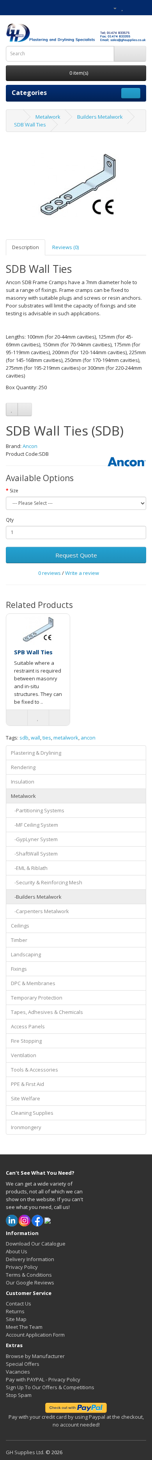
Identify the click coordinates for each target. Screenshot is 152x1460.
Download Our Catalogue (35, 1243)
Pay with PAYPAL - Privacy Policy (43, 1379)
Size (14, 490)
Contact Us (18, 1303)
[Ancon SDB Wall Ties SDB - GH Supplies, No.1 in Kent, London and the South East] (76, 186)
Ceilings (20, 925)
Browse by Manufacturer (35, 1356)
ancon (88, 737)
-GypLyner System (34, 839)
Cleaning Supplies (32, 1112)
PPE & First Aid (27, 1084)
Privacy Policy (22, 1266)
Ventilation (23, 1055)
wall (35, 737)
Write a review (82, 572)
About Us (16, 1251)
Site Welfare (25, 1098)
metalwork (65, 737)
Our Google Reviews (30, 1282)
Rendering (23, 767)
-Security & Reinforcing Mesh (46, 882)
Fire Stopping (26, 1040)
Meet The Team (24, 1326)
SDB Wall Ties (30, 124)
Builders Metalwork (100, 116)
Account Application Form (35, 1334)
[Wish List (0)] (123, 7)
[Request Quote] (140, 7)
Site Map (16, 1319)
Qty (10, 520)
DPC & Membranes (33, 983)
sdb (23, 737)
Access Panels (28, 1026)
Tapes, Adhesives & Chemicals (47, 1011)
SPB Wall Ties (33, 652)
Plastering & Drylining (36, 752)
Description (25, 247)
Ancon (30, 446)
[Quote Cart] (131, 7)
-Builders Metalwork (36, 896)
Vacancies (18, 1371)
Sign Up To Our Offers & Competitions (50, 1387)
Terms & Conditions (29, 1274)
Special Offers (22, 1363)
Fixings (19, 968)
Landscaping (26, 954)
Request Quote (76, 555)
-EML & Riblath (29, 867)
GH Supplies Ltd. (25, 1452)
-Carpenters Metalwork (40, 911)
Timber (19, 939)
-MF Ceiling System (34, 824)
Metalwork (47, 116)
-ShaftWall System (34, 853)
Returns (15, 1311)
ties (46, 737)
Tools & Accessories (34, 1069)
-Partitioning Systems (37, 810)
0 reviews (49, 572)
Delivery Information (30, 1259)
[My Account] (112, 7)
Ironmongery (26, 1127)
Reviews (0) (65, 247)
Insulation (22, 781)
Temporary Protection (36, 997)
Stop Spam (19, 1395)
